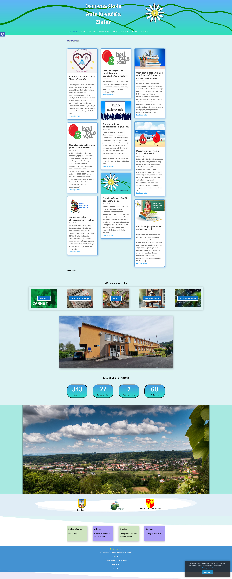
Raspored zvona (152, 298)
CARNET (116, 556)
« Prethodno (71, 270)
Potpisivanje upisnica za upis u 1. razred (148, 228)
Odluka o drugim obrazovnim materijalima (82, 218)
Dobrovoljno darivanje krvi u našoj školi (147, 152)
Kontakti (144, 32)
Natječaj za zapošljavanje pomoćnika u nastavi (82, 146)
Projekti (124, 32)
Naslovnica (72, 32)
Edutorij (116, 568)
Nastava (91, 32)
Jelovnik (116, 298)
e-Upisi (134, 32)
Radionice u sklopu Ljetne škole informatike (82, 78)
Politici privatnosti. (207, 568)
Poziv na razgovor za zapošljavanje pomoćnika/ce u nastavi (115, 73)
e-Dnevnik (44, 298)
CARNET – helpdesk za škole (116, 560)
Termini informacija (80, 298)
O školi (82, 32)
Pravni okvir (104, 32)
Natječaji (115, 32)
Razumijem (207, 572)
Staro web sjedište (188, 298)
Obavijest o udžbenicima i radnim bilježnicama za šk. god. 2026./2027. (149, 75)
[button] (2, 34)
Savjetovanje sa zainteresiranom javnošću (116, 125)
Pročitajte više (74, 116)
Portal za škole (116, 564)
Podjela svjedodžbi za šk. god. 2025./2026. (115, 199)
